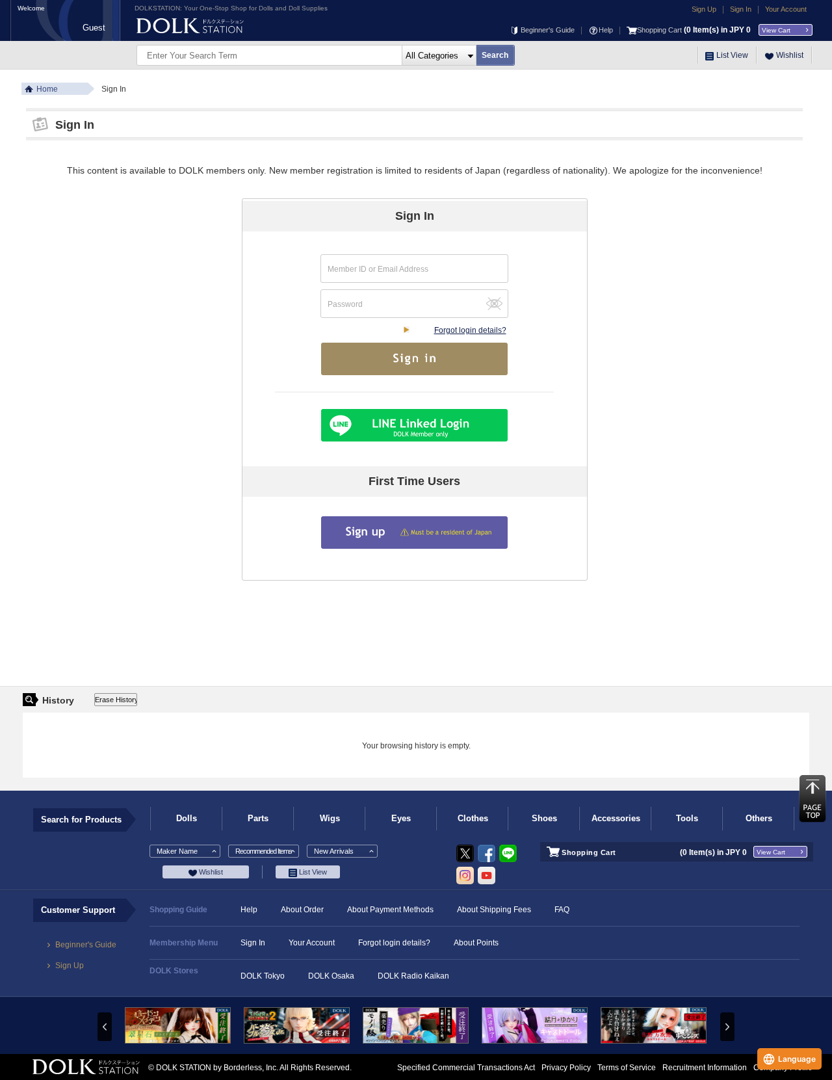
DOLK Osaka (331, 976)
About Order (302, 909)
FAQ (561, 909)
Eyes (401, 818)
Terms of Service (626, 1067)
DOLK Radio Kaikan (413, 976)
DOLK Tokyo (262, 976)
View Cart (776, 30)
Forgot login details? (470, 330)
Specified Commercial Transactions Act (466, 1067)
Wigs (330, 818)
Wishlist (789, 55)
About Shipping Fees (494, 909)
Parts (258, 818)
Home (47, 89)
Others (759, 818)
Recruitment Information (704, 1067)
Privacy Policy (566, 1067)
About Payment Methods (390, 909)
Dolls (186, 818)
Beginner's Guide (548, 30)
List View (732, 55)
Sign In (740, 9)
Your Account (786, 9)
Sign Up (704, 9)
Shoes (544, 818)
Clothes (473, 818)
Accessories (616, 818)
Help (606, 30)
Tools (687, 818)
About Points (476, 942)
